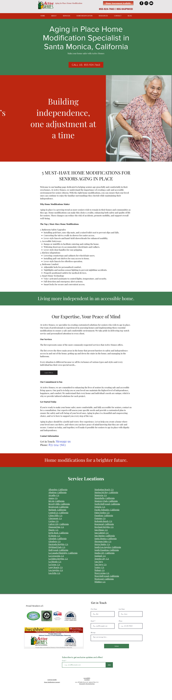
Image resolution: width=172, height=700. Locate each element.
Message (93, 632)
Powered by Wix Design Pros (87, 683)
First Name (94, 609)
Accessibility (87, 678)
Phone (120, 621)
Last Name (122, 609)
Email (92, 621)
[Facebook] (141, 3)
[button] (86, 118)
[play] (168, 160)
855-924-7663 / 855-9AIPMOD (116, 9)
